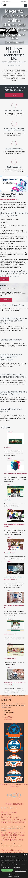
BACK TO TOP (8, 698)
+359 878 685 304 (6, 1)
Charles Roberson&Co (10, 658)
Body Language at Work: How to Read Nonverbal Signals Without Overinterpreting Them (13, 836)
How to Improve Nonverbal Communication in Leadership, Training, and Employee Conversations (13, 817)
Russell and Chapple (9, 552)
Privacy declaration (14, 804)
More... (14, 95)
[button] (14, 874)
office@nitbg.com (8, 719)
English (24, 1)
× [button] (26, 854)
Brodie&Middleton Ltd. (10, 634)
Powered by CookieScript (14, 876)
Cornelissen (7, 447)
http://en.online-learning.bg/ (9, 199)
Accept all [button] (7, 870)
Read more (13, 862)
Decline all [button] (20, 870)
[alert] (14, 865)
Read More (6, 300)
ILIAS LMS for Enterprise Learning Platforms (15, 473)
